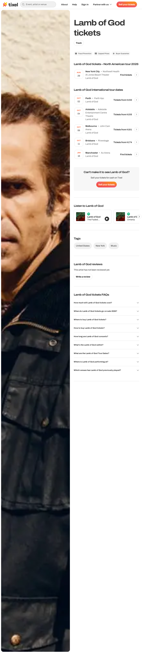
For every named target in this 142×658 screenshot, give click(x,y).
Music (114, 245)
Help (74, 4)
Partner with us (101, 4)
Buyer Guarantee (122, 53)
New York (100, 245)
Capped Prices (103, 53)
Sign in (85, 4)
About (64, 4)
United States (83, 245)
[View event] (136, 75)
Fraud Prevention (84, 53)
